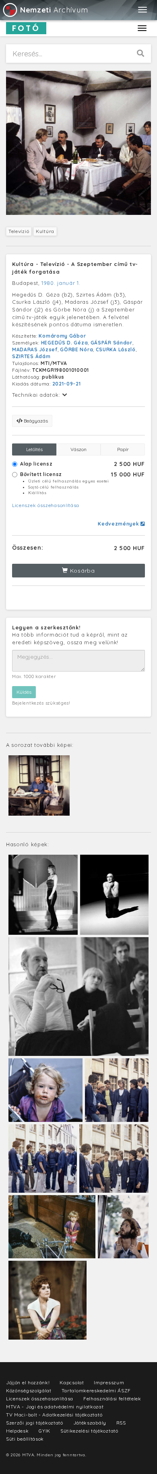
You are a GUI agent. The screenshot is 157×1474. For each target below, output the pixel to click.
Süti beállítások (25, 1439)
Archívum (54, 9)
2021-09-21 (66, 384)
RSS (121, 1423)
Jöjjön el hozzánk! (28, 1382)
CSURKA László (116, 349)
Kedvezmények (119, 524)
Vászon (78, 449)
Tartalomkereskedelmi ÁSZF (96, 1390)
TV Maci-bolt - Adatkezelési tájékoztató (54, 1415)
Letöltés (34, 449)
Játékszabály (89, 1423)
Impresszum (109, 1382)
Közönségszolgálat (29, 1390)
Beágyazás (35, 421)
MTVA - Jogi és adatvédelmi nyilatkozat (55, 1407)
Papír (123, 449)
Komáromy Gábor (62, 336)
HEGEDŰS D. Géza (64, 343)
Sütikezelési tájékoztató (89, 1431)
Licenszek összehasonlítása (45, 505)
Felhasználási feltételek (112, 1399)
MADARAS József (35, 349)
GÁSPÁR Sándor (111, 343)
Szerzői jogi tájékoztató (34, 1423)
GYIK (44, 1431)
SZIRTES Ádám (31, 356)
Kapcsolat (72, 1382)
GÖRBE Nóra (76, 349)
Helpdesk (17, 1431)
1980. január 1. (61, 283)
